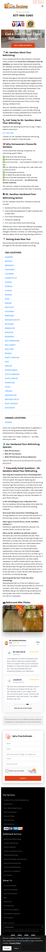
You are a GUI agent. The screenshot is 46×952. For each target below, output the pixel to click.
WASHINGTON (10, 395)
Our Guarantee (9, 906)
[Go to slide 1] (14, 704)
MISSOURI (9, 332)
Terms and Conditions (11, 910)
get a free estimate (23, 45)
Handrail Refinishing (11, 855)
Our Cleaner (8, 875)
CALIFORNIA (10, 269)
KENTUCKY (9, 307)
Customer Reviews (10, 886)
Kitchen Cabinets (10, 847)
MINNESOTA (10, 328)
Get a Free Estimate (10, 890)
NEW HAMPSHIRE (12, 341)
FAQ (5, 898)
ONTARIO (8, 422)
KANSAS (8, 303)
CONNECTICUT (11, 278)
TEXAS (7, 387)
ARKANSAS (9, 265)
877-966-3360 (23, 15)
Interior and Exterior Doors (13, 851)
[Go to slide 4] (19, 704)
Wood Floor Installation (12, 871)
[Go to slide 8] (25, 704)
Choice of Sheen (9, 816)
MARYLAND (9, 315)
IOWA (7, 299)
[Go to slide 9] (26, 704)
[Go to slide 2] (16, 704)
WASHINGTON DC (12, 399)
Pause (38, 643)
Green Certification (10, 812)
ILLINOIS (8, 290)
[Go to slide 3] (17, 704)
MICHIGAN (9, 324)
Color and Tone (9, 820)
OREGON (8, 366)
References (8, 902)
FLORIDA (8, 282)
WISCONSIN (10, 408)
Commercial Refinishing (12, 867)
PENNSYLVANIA (11, 370)
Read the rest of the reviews (23, 708)
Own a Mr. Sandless (10, 893)
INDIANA (8, 295)
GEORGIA (8, 286)
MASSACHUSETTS (12, 320)
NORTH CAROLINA (12, 357)
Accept (7, 948)
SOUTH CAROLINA (12, 374)
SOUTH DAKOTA (11, 378)
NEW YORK (9, 349)
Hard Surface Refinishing (12, 839)
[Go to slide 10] (29, 704)
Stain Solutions (9, 824)
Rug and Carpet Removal (12, 863)
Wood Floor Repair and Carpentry (15, 859)
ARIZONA (8, 261)
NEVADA (8, 353)
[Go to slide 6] (22, 704)
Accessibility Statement (12, 914)
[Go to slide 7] (23, 704)
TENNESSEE (10, 382)
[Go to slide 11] (31, 704)
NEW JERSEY (10, 345)
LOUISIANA (9, 311)
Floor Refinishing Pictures (13, 808)
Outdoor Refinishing (11, 843)
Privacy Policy (15, 943)
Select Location (8, 923)
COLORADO (9, 274)
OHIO (7, 362)
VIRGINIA (8, 391)
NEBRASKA (9, 336)
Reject (16, 948)
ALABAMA (9, 257)
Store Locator (8, 918)
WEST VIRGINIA (11, 403)
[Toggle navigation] (42, 6)
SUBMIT (23, 778)
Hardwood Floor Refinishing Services (16, 800)
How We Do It (8, 804)
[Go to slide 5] (20, 704)
